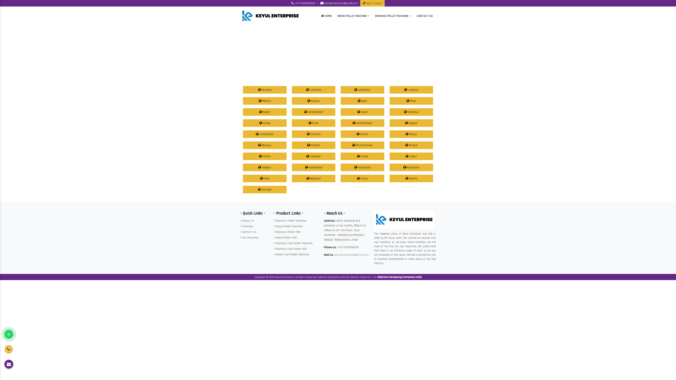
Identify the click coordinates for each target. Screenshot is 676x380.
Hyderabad (315, 167)
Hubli (266, 178)
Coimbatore (266, 134)
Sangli (266, 123)
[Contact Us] (8, 347)
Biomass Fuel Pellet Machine (294, 243)
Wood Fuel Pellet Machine (292, 254)
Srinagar (266, 190)
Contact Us (425, 16)
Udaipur (266, 167)
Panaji (364, 156)
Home (328, 16)
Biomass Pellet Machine (392, 16)
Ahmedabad (315, 112)
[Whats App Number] (8, 334)
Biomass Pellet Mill (287, 232)
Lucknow (412, 90)
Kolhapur (412, 112)
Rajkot (266, 112)
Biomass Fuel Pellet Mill (290, 249)
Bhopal (412, 145)
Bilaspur (266, 145)
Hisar (412, 101)
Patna (364, 178)
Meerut (266, 101)
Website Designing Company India (400, 277)
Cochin (363, 134)
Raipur (412, 134)
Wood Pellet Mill (286, 238)
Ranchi (412, 178)
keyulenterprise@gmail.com (341, 3)
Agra (363, 101)
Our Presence (250, 238)
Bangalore (412, 167)
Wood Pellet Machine (352, 16)
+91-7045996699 (304, 3)
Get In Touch (373, 3)
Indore (266, 156)
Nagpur (412, 123)
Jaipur (412, 156)
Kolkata (315, 145)
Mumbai (266, 90)
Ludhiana (315, 90)
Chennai (314, 134)
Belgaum (315, 178)
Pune (314, 123)
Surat (364, 112)
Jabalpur (315, 156)
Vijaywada (363, 167)
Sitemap (247, 226)
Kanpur (315, 101)
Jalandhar (363, 90)
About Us (247, 221)
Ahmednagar (363, 123)
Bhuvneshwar (364, 145)
